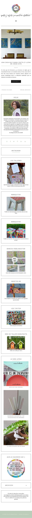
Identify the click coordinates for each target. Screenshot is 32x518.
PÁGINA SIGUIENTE (7, 89)
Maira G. (26, 514)
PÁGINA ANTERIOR (25, 89)
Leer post (15, 81)
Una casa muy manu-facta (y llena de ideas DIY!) (16, 63)
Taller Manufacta (12, 514)
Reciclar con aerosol (16, 387)
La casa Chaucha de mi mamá (16, 446)
